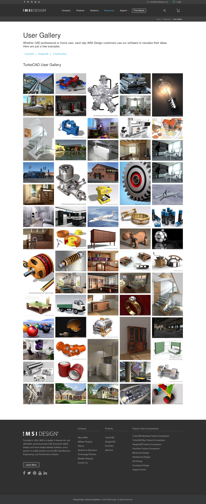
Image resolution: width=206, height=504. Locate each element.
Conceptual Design (140, 465)
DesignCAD (43, 53)
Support (123, 10)
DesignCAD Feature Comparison (147, 444)
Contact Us (83, 462)
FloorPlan (109, 445)
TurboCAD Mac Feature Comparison (148, 440)
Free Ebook (139, 10)
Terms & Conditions (92, 499)
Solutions (94, 10)
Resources (109, 10)
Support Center (139, 469)
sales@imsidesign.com (159, 2)
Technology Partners (87, 454)
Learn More (31, 464)
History (81, 445)
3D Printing (137, 461)
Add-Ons (109, 450)
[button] (176, 1)
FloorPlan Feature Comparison (146, 448)
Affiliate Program (85, 441)
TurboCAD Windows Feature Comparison (150, 435)
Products (80, 10)
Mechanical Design (140, 452)
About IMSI (83, 437)
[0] (178, 10)
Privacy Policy (78, 499)
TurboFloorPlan (60, 53)
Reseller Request (85, 458)
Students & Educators (87, 450)
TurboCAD (29, 53)
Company (66, 10)
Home (159, 19)
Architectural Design (141, 456)
